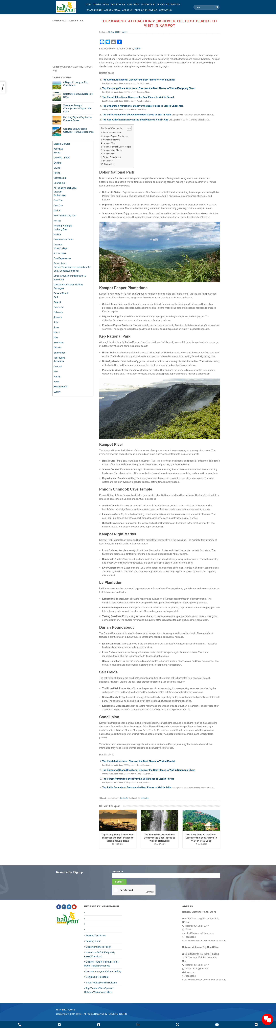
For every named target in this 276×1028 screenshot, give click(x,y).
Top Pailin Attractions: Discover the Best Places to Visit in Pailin (136, 114)
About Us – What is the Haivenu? (139, 10)
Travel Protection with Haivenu (101, 982)
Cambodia (124, 798)
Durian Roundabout (112, 157)
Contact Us (165, 10)
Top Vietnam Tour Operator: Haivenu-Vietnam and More (99, 990)
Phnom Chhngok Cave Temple (117, 146)
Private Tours (101, 4)
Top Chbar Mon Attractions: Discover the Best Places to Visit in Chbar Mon (143, 105)
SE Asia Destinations (168, 4)
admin (124, 31)
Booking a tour (93, 941)
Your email (117, 871)
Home (88, 4)
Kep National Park (111, 139)
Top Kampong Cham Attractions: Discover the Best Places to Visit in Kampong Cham (148, 88)
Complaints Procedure (97, 976)
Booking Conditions (96, 935)
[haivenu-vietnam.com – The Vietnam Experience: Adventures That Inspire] (68, 7)
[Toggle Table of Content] (127, 128)
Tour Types (133, 4)
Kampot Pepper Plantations (115, 136)
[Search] (216, 7)
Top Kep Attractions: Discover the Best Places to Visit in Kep (135, 119)
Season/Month (94, 10)
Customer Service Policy (98, 946)
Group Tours (118, 4)
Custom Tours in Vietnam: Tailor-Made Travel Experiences (101, 963)
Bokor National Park (112, 132)
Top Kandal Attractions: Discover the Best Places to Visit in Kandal (138, 79)
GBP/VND (78, 66)
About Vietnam (112, 10)
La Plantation (109, 153)
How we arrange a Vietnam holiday (103, 971)
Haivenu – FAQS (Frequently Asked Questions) (99, 954)
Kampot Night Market (112, 150)
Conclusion (109, 163)
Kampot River (109, 142)
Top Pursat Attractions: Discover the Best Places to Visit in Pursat (138, 97)
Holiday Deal (148, 4)
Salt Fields (108, 160)
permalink (145, 798)
